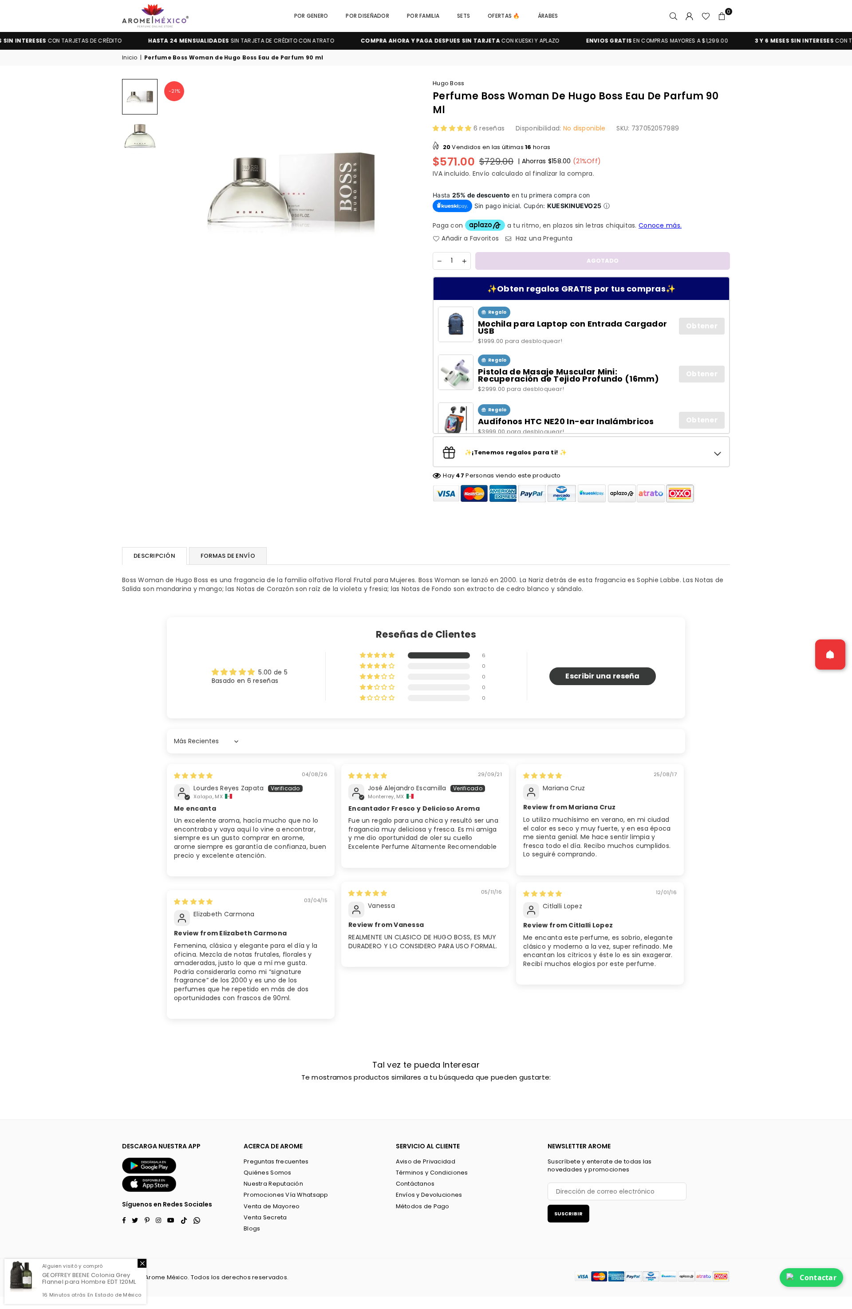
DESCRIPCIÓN (154, 556)
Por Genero (311, 16)
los (215, 1277)
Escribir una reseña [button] (602, 676)
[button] (722, 16)
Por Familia (423, 16)
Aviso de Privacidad (425, 1161)
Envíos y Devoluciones (429, 1195)
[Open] (830, 654)
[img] (193, 775)
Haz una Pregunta (543, 238)
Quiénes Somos (268, 1172)
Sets (463, 16)
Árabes (548, 16)
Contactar (818, 1277)
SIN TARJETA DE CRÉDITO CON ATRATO (199, 40)
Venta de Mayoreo (272, 1206)
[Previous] (174, 189)
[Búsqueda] (674, 16)
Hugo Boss (449, 83)
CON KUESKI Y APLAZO (418, 40)
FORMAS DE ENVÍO (228, 556)
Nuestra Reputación (273, 1183)
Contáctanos (415, 1183)
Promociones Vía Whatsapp (286, 1195)
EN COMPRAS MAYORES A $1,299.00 (615, 40)
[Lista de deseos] (706, 16)
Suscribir (568, 1213)
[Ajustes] (690, 16)
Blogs (252, 1228)
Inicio (130, 57)
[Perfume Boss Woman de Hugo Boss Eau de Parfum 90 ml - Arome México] (139, 96)
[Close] (142, 1263)
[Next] (407, 189)
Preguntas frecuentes (276, 1161)
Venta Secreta (265, 1217)
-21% (174, 91)
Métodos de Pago (423, 1206)
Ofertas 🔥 (504, 16)
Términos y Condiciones (432, 1172)
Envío (481, 173)
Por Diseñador (367, 16)
